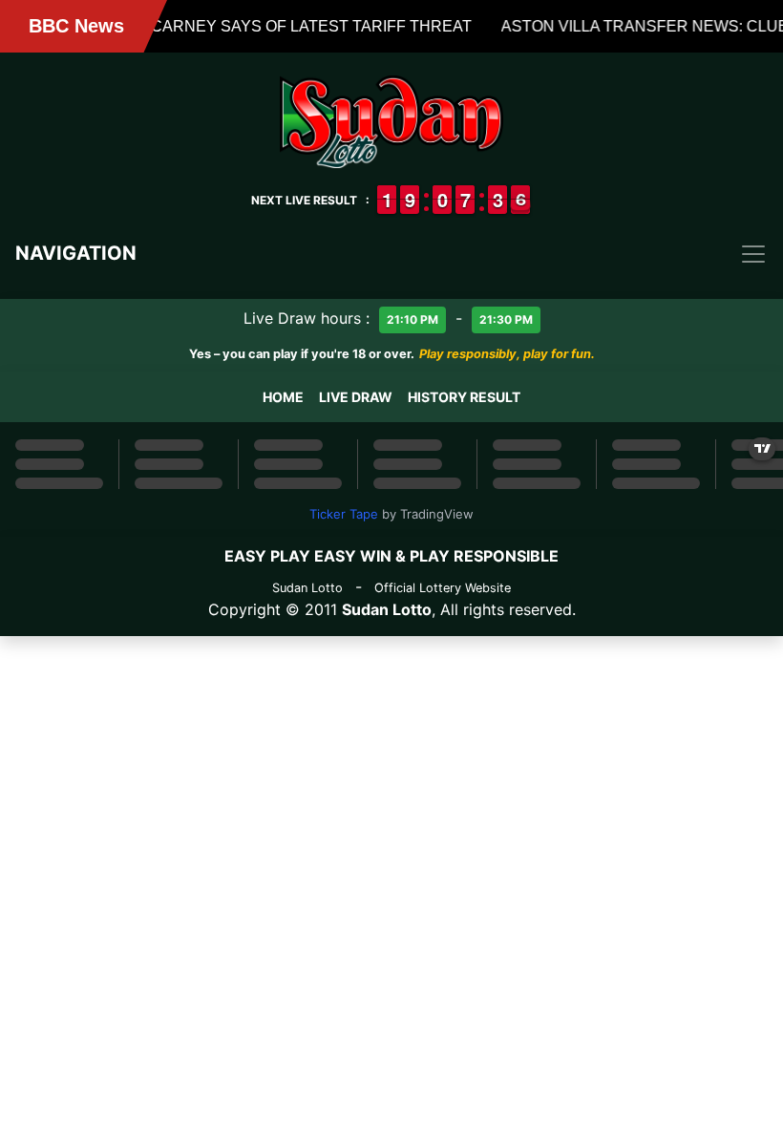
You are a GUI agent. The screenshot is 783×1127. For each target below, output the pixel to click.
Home (283, 397)
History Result (464, 397)
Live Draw (355, 397)
